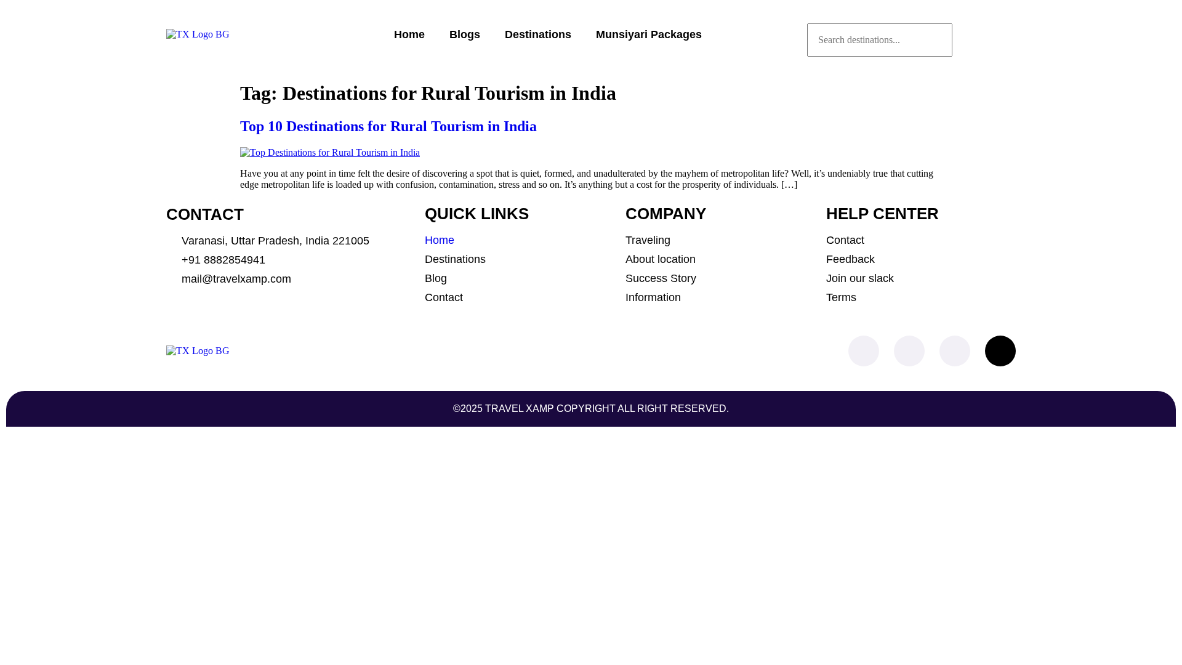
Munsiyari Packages (649, 34)
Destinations (538, 34)
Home (409, 34)
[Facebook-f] (863, 351)
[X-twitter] (1000, 351)
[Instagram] (909, 351)
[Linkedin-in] (954, 351)
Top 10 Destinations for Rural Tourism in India (388, 126)
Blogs (464, 34)
